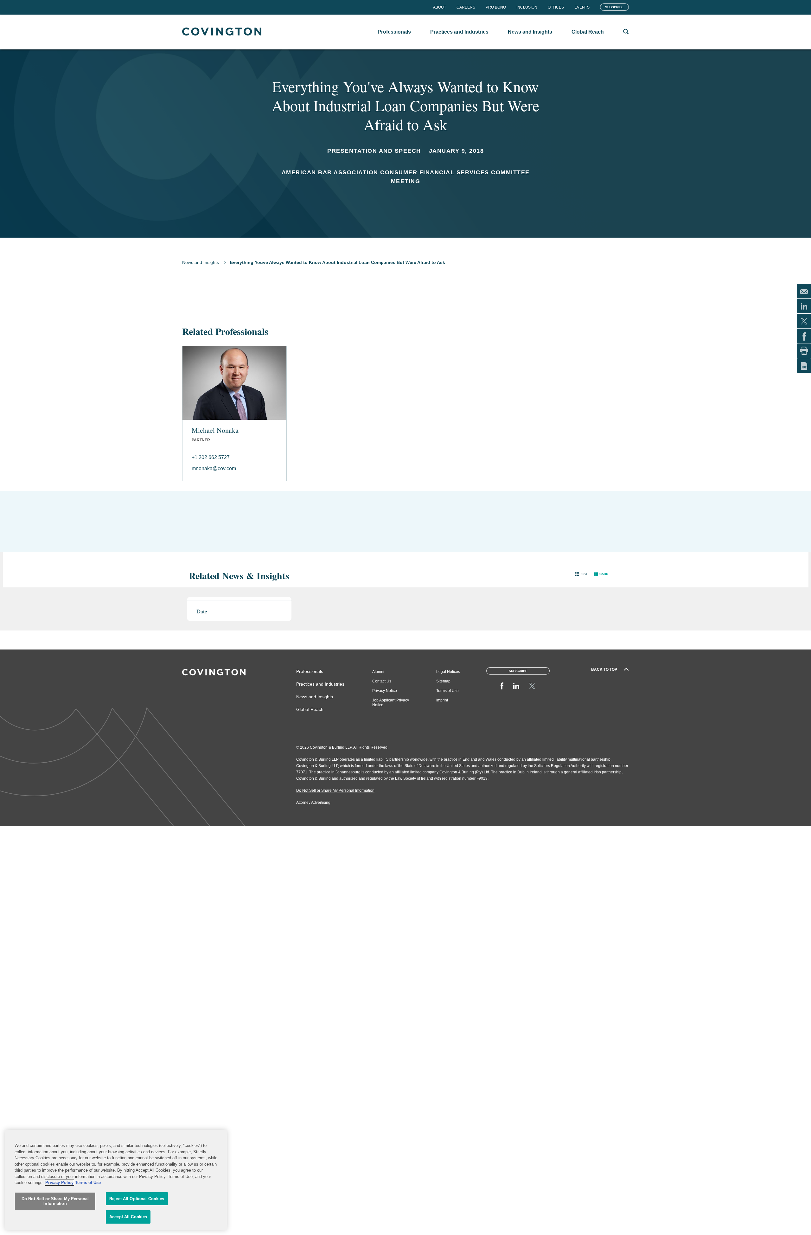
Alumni (378, 671)
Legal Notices (448, 671)
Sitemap (443, 681)
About (439, 7)
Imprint (442, 700)
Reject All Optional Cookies (136, 1198)
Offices (556, 7)
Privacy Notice (384, 690)
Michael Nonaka (215, 430)
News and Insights (200, 262)
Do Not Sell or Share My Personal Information (55, 1201)
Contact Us (381, 681)
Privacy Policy (59, 1182)
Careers (466, 7)
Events (582, 7)
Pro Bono (496, 7)
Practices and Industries (320, 684)
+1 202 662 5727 (211, 457)
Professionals (309, 671)
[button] (581, 574)
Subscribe (614, 7)
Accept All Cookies (128, 1216)
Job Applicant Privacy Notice (390, 702)
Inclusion (526, 7)
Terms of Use (447, 690)
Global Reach (309, 709)
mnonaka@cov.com (214, 468)
